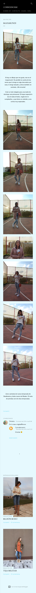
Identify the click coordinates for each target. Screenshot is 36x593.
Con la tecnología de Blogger (19, 586)
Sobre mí (7, 11)
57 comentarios (15, 522)
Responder (13, 438)
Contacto (16, 11)
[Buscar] (31, 3)
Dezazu (12, 421)
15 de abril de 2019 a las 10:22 (24, 429)
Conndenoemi (20, 427)
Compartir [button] (6, 411)
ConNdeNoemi (10, 7)
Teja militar (10, 570)
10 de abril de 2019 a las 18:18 (24, 421)
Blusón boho (10, 519)
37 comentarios (15, 574)
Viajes (23, 11)
